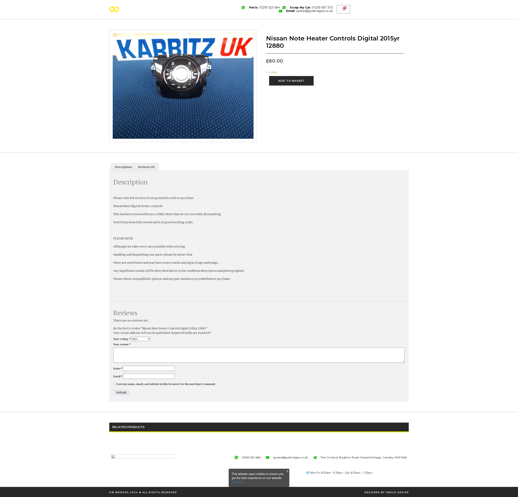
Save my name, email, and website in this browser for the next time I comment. (166, 384)
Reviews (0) (146, 167)
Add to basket (291, 80)
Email (118, 376)
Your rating (122, 338)
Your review (122, 344)
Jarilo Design (397, 492)
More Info (238, 482)
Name (118, 368)
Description (123, 167)
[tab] (123, 167)
